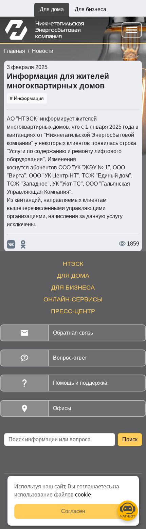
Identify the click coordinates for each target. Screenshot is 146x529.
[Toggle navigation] (132, 30)
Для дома (52, 9)
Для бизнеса (90, 9)
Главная (14, 51)
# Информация (27, 98)
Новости (42, 51)
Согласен (73, 511)
